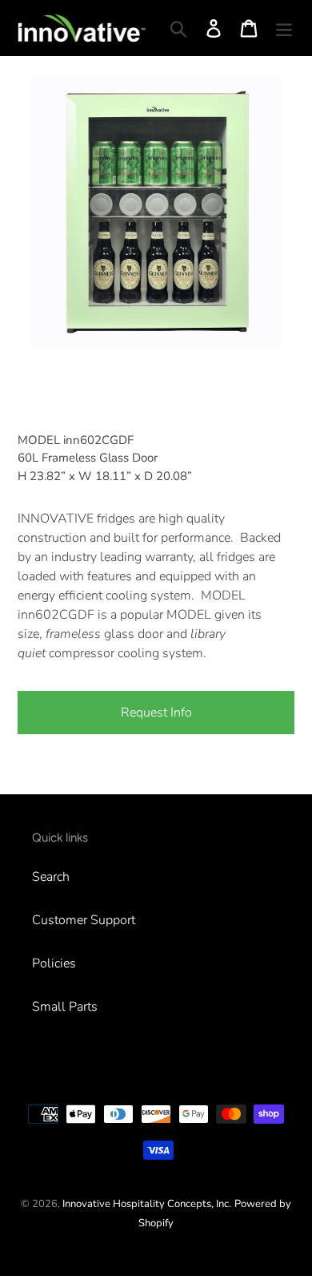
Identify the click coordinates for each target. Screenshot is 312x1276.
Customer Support (83, 920)
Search (51, 877)
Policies (54, 963)
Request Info (156, 712)
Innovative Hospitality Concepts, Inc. (146, 1204)
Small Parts (65, 1007)
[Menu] (284, 28)
